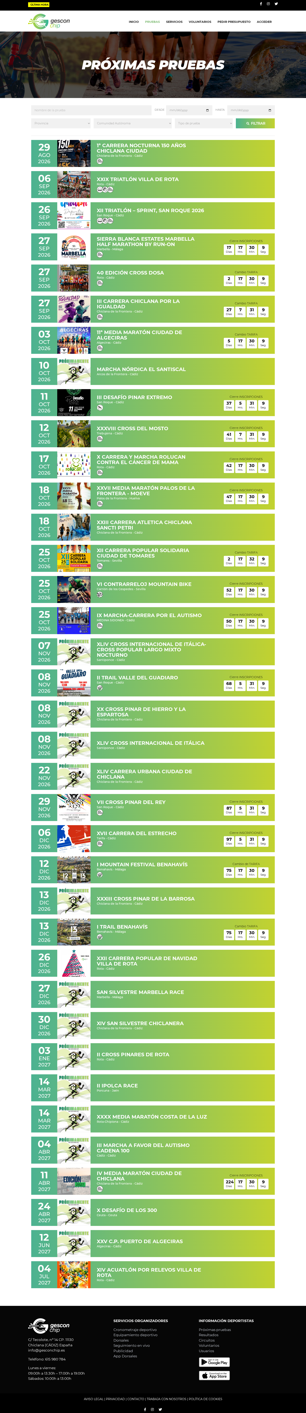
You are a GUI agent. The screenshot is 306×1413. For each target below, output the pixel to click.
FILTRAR (257, 123)
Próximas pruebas (215, 1330)
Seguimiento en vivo (131, 1345)
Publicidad (123, 1351)
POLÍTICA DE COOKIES (205, 1399)
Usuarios (206, 1351)
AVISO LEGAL (93, 1399)
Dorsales (121, 1340)
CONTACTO (135, 1399)
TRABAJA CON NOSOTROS (166, 1399)
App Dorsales (125, 1356)
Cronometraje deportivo (135, 1330)
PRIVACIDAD (115, 1399)
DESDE (160, 109)
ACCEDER (264, 22)
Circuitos (207, 1340)
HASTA (220, 109)
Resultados (208, 1335)
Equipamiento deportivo (135, 1335)
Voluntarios (209, 1345)
